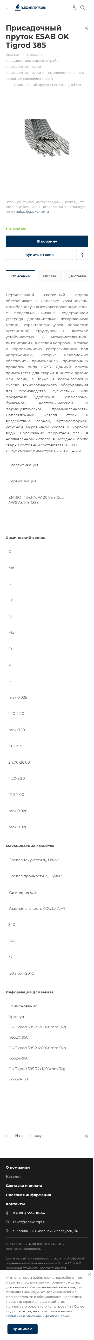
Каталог (13, 1176)
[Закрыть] (89, 1274)
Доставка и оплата (24, 1185)
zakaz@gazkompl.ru (32, 211)
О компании (18, 1167)
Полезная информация (28, 1194)
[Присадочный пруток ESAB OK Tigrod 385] (47, 138)
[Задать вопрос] (82, 255)
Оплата (49, 276)
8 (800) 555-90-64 (29, 1213)
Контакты (15, 1204)
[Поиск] (82, 7)
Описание (20, 276)
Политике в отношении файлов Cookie (37, 1316)
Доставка (77, 276)
